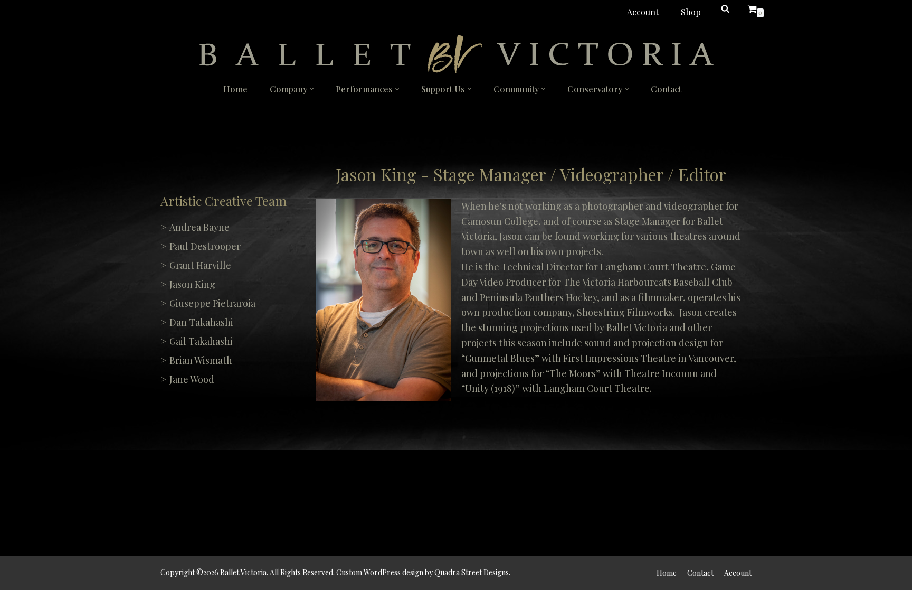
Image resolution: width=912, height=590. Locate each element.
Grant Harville (200, 265)
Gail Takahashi (201, 341)
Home (235, 89)
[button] (312, 89)
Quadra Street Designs (471, 572)
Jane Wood (191, 379)
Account (643, 11)
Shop (691, 11)
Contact (666, 89)
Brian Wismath (200, 360)
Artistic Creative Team (223, 200)
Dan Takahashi (201, 322)
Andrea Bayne (199, 227)
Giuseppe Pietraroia (212, 303)
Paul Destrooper (205, 246)
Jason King (192, 284)
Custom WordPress (368, 572)
